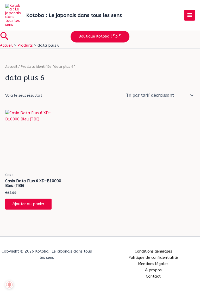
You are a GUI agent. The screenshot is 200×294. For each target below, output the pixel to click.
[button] (4, 36)
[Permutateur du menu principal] (189, 15)
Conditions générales (153, 251)
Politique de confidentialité (153, 257)
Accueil (11, 67)
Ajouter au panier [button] (28, 204)
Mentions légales (153, 264)
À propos (153, 270)
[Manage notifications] (9, 284)
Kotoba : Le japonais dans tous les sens (74, 15)
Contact (153, 276)
